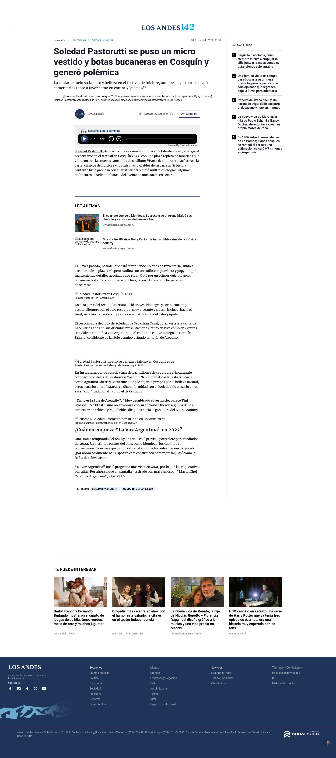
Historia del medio (283, 683)
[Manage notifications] (328, 742)
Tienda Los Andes (222, 678)
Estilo (153, 683)
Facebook (10, 688)
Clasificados (218, 683)
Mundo (154, 667)
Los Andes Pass (221, 672)
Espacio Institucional (163, 704)
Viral (153, 699)
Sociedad (95, 688)
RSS (274, 678)
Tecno (154, 693)
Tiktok (27, 688)
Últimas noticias (99, 672)
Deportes (94, 699)
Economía (95, 683)
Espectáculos (78, 40)
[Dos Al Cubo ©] (301, 736)
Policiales (95, 693)
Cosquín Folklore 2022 (138, 489)
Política (94, 678)
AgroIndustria (158, 688)
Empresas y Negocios (163, 678)
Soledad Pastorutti (105, 489)
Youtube (44, 688)
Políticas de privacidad (286, 672)
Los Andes (59, 40)
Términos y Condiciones (287, 667)
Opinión (155, 672)
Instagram (19, 688)
